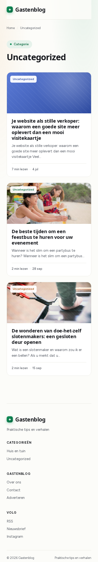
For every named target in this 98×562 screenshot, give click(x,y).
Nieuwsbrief (16, 529)
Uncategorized (18, 459)
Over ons (14, 482)
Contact (13, 490)
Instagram (15, 536)
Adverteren (16, 498)
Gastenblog (26, 9)
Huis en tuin (16, 451)
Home (11, 28)
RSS (10, 521)
